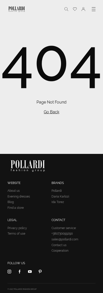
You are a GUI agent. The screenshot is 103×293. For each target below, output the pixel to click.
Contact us (59, 245)
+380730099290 (62, 233)
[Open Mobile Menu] (94, 9)
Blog (11, 202)
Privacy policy (17, 228)
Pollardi (57, 190)
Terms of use (16, 233)
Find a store (16, 208)
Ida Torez (58, 202)
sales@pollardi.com (65, 239)
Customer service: (64, 228)
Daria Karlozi (60, 196)
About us (14, 190)
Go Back (51, 112)
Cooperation (60, 250)
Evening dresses (19, 196)
